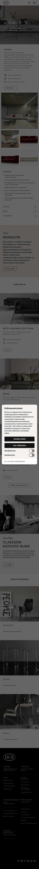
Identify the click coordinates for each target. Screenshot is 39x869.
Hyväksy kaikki (19, 439)
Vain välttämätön (19, 445)
